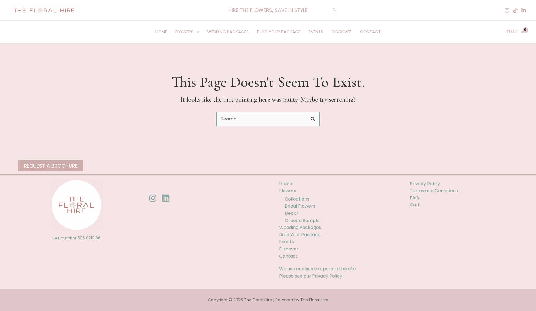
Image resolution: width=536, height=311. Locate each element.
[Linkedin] (523, 10)
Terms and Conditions (434, 190)
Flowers (184, 32)
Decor (291, 213)
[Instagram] (506, 10)
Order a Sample (302, 220)
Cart (415, 205)
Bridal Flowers (300, 206)
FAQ (414, 198)
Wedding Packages (228, 32)
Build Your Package (278, 32)
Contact (370, 32)
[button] (268, 10)
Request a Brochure (51, 165)
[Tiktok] (515, 10)
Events (316, 32)
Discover (342, 32)
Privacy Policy (327, 276)
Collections (297, 199)
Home (161, 32)
